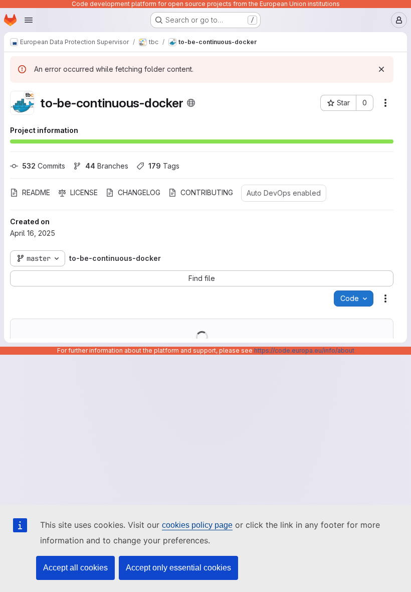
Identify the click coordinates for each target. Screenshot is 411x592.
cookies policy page (197, 525)
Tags (163, 166)
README (36, 192)
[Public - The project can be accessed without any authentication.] (191, 103)
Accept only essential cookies (178, 567)
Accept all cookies (75, 567)
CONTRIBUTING (206, 192)
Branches (106, 166)
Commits (43, 166)
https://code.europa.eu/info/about (304, 350)
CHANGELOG (139, 192)
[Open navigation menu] (29, 20)
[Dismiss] (381, 69)
